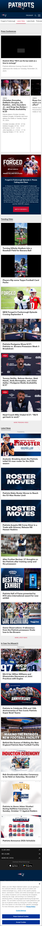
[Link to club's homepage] (4, 14)
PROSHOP (29, 15)
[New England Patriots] (21, 874)
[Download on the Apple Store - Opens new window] (13, 866)
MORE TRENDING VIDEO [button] (21, 422)
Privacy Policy (13, 906)
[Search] (35, 15)
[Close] (39, 884)
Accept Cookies (21, 922)
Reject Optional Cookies (21, 916)
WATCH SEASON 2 (21, 209)
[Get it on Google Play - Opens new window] (27, 866)
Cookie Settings (21, 910)
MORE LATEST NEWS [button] (21, 637)
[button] (21, 52)
